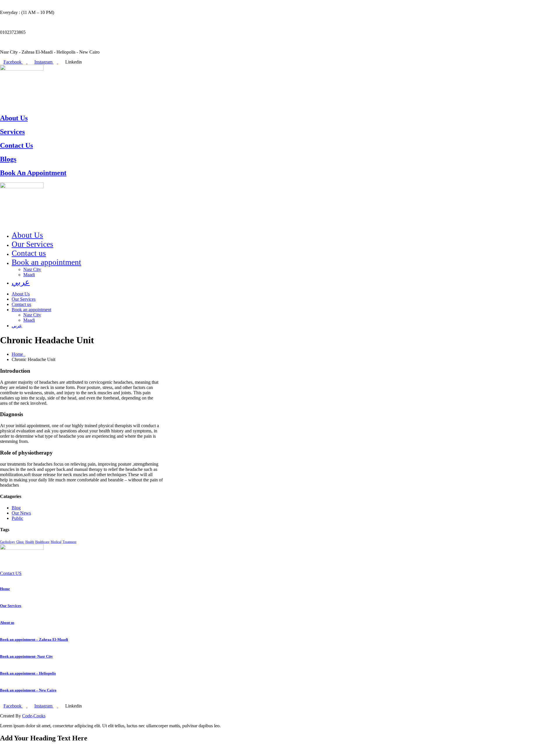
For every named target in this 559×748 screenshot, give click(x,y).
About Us (14, 118)
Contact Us (16, 145)
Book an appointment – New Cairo (28, 690)
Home (18, 354)
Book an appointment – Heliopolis (28, 673)
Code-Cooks (33, 715)
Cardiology (7, 541)
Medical (56, 541)
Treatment (69, 541)
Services (12, 131)
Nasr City (32, 269)
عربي (21, 282)
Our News (21, 513)
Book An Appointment (33, 173)
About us (7, 622)
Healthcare (42, 541)
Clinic (20, 541)
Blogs (8, 159)
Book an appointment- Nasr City (26, 656)
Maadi (29, 274)
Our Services (32, 244)
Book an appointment (46, 262)
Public (17, 518)
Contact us (29, 253)
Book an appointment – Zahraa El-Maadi (34, 639)
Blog (16, 507)
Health (29, 541)
